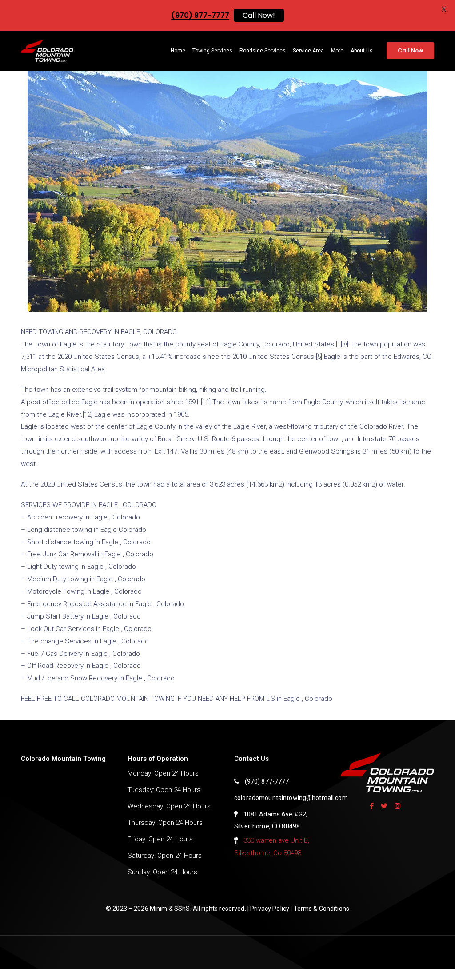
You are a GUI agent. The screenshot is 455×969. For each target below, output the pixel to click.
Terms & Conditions (322, 908)
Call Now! (259, 15)
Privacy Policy (270, 908)
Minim (159, 908)
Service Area (308, 51)
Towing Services (212, 51)
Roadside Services (262, 51)
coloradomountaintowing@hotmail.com (291, 797)
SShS (182, 908)
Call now (410, 50)
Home (178, 51)
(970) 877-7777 (267, 781)
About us (362, 51)
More (337, 51)
